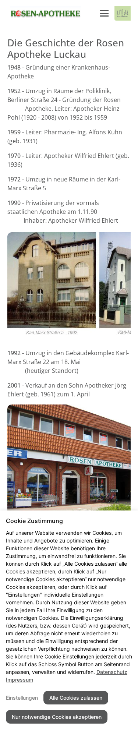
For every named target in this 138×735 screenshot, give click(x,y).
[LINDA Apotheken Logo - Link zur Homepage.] (122, 13)
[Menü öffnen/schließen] (104, 13)
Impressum (19, 679)
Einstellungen (22, 698)
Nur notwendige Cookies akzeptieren (57, 717)
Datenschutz (111, 672)
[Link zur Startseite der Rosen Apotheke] (44, 13)
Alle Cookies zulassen (75, 698)
